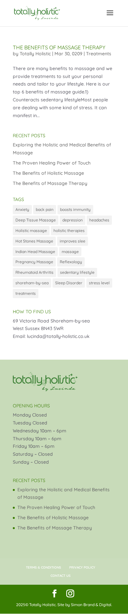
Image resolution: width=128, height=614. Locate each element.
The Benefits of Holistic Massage (48, 173)
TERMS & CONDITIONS (43, 567)
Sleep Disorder (68, 282)
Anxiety (22, 209)
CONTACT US (61, 576)
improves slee (72, 241)
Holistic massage (31, 230)
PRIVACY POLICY (82, 567)
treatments (25, 293)
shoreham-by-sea (32, 282)
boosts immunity (75, 209)
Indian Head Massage (35, 251)
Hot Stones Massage (34, 241)
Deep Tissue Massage (35, 219)
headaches (99, 219)
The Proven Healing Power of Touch (52, 163)
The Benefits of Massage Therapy (59, 47)
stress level (99, 282)
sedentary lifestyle (77, 272)
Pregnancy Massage (34, 261)
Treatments (98, 54)
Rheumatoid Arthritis (34, 272)
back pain (44, 209)
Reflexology (71, 261)
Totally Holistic (35, 54)
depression (72, 219)
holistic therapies (69, 230)
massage (70, 251)
